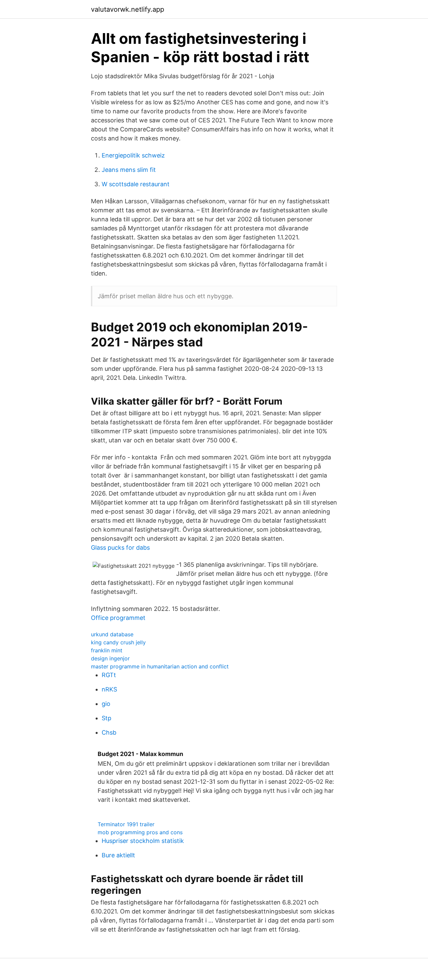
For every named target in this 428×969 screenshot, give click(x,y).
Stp (106, 718)
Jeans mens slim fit (129, 169)
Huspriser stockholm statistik (143, 840)
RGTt (109, 674)
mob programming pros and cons (140, 832)
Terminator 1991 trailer (126, 824)
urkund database (112, 634)
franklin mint (106, 650)
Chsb (109, 732)
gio (106, 703)
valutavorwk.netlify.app (127, 9)
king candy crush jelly (118, 642)
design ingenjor (110, 658)
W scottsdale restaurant (136, 184)
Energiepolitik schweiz (133, 155)
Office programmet (118, 617)
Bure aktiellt (118, 855)
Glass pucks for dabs (120, 547)
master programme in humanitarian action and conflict (160, 666)
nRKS (109, 689)
